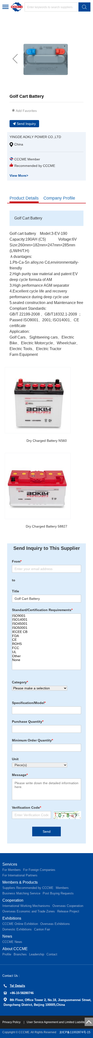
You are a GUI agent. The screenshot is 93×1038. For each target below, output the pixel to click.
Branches (20, 954)
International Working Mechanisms (26, 906)
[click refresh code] (66, 815)
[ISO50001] (46, 628)
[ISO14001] (46, 620)
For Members (11, 870)
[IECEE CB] (46, 632)
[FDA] (46, 636)
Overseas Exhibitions (55, 924)
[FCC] (46, 648)
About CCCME (15, 949)
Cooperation (12, 900)
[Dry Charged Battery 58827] (38, 486)
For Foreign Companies (39, 870)
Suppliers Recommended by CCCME (27, 888)
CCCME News (12, 942)
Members (62, 888)
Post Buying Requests (58, 893)
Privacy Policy (11, 1022)
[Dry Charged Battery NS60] (38, 400)
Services (9, 864)
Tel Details (17, 986)
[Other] (46, 656)
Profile (6, 954)
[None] (46, 660)
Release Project (68, 911)
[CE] (46, 640)
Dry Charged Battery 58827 (46, 526)
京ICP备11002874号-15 (74, 1032)
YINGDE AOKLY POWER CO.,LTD (35, 137)
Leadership (36, 954)
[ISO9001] (46, 616)
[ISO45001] (46, 624)
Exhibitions (11, 918)
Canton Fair (42, 929)
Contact (51, 954)
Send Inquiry (26, 124)
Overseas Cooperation (67, 906)
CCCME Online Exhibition (20, 924)
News (7, 936)
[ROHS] (46, 644)
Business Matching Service (21, 893)
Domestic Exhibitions (17, 929)
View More (19, 175)
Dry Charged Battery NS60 (46, 441)
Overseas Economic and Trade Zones (28, 911)
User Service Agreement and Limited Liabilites (57, 1022)
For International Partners (19, 875)
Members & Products (20, 882)
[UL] (46, 652)
